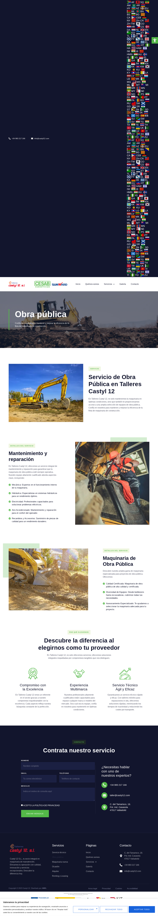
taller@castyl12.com (120, 795)
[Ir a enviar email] (32, 138)
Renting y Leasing (60, 876)
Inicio (78, 284)
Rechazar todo (113, 909)
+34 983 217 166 (18, 138)
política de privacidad (47, 805)
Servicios (108, 284)
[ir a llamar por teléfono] (10, 138)
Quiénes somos (92, 284)
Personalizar (86, 909)
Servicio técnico (59, 852)
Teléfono (64, 773)
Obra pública (57, 857)
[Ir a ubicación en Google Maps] (104, 807)
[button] (155, 40)
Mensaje (25, 786)
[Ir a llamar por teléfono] (104, 785)
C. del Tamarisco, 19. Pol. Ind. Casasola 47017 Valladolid (120, 807)
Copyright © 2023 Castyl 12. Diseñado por (28, 888)
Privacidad (106, 888)
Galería (122, 284)
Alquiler (55, 871)
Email (24, 773)
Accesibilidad (132, 888)
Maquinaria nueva (60, 862)
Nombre (25, 760)
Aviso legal (92, 888)
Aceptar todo (142, 909)
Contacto (135, 284)
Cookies (118, 888)
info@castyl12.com (41, 138)
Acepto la (41, 805)
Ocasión (55, 867)
